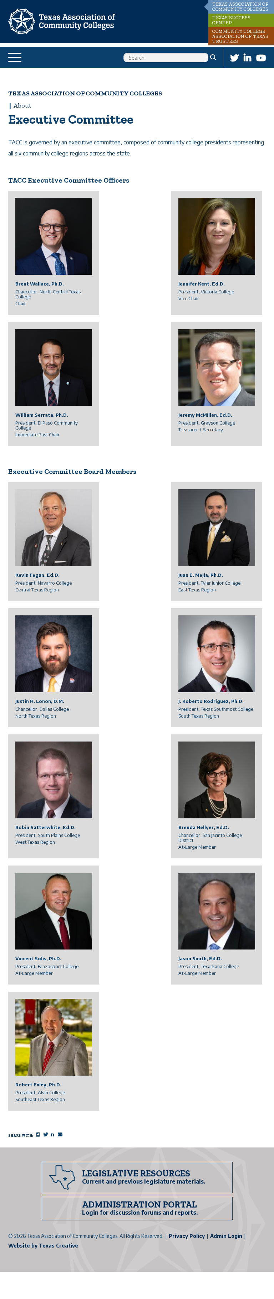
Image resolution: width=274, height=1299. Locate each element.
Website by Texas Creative (43, 1246)
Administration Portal (139, 1204)
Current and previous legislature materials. (144, 1181)
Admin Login (226, 1236)
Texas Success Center (231, 20)
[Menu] (16, 57)
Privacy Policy (187, 1236)
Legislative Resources (136, 1173)
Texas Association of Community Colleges (240, 6)
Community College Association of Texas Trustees (240, 36)
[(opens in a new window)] (234, 58)
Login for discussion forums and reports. (140, 1212)
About (22, 105)
